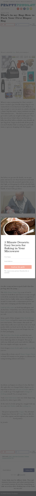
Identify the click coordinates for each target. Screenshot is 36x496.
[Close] (32, 220)
